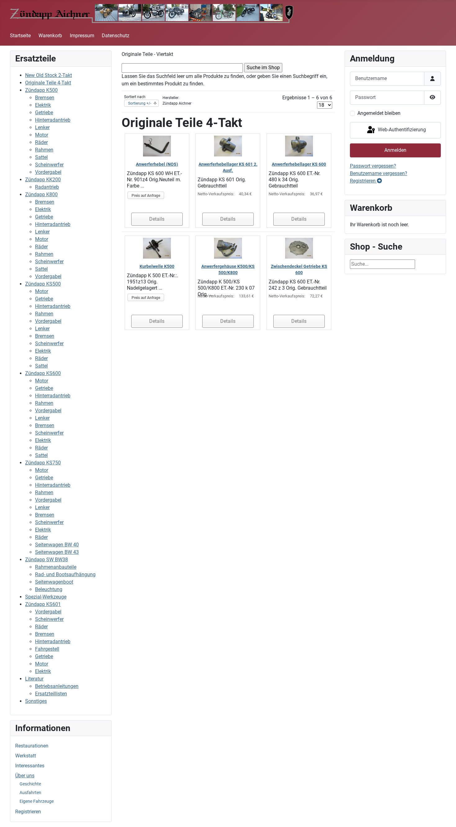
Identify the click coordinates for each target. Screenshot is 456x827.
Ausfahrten (30, 792)
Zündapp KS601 (43, 604)
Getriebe (44, 112)
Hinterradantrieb (52, 120)
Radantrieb (47, 187)
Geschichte (30, 783)
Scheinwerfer (49, 165)
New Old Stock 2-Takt (48, 75)
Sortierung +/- (139, 103)
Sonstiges (36, 701)
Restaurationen (31, 746)
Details (156, 219)
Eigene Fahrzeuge (37, 801)
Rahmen (44, 150)
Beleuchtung (48, 589)
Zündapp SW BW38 (46, 560)
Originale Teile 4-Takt (48, 83)
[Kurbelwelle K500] (157, 248)
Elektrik (43, 105)
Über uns (24, 776)
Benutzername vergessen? (378, 173)
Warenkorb (50, 35)
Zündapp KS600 (43, 373)
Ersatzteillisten (51, 694)
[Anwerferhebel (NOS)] (157, 146)
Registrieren (28, 812)
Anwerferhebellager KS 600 (299, 164)
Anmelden (395, 150)
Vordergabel (48, 172)
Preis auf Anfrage (146, 195)
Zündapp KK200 (43, 180)
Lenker (42, 127)
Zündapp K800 (41, 194)
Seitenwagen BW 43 (57, 552)
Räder (41, 142)
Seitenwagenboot (54, 582)
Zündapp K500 (41, 90)
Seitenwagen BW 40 (57, 545)
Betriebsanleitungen (56, 686)
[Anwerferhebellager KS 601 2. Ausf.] (228, 146)
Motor (41, 135)
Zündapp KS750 (43, 463)
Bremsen (44, 98)
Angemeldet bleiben (378, 113)
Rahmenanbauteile (55, 567)
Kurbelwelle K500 (157, 266)
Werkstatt (25, 756)
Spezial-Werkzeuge (45, 597)
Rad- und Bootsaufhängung (65, 574)
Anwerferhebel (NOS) (157, 164)
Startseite (20, 35)
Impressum (82, 35)
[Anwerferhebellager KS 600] (299, 146)
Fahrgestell (47, 649)
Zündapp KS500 (43, 284)
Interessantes (29, 766)
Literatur (34, 679)
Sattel (41, 157)
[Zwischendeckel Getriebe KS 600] (299, 248)
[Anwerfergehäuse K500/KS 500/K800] (228, 248)
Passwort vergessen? (373, 166)
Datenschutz (115, 35)
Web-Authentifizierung (401, 130)
